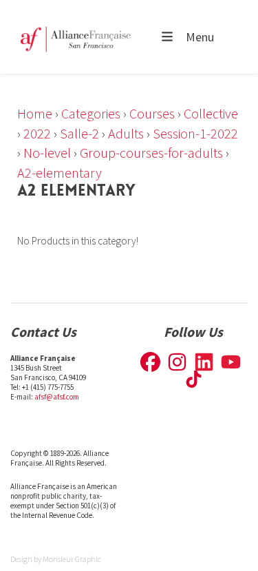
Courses (152, 113)
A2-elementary (59, 172)
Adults (126, 133)
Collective (211, 113)
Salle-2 (79, 133)
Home (34, 113)
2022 (37, 133)
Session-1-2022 (195, 133)
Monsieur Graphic (72, 559)
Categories (90, 113)
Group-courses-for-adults (151, 152)
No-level (47, 152)
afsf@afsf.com (56, 397)
